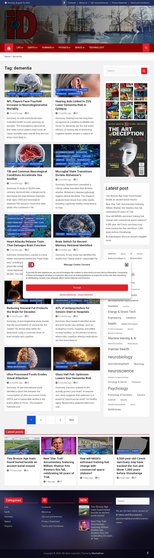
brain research (63, 156)
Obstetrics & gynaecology (118, 377)
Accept (77, 287)
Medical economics (115, 344)
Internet (130, 329)
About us (83, 3)
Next (71, 420)
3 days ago (124, 478)
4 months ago (16, 316)
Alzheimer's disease (65, 152)
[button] (126, 264)
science (112, 400)
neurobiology (83, 160)
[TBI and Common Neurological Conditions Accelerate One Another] (28, 155)
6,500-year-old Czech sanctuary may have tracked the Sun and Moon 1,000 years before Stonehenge (124, 228)
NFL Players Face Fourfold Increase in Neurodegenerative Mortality (27, 105)
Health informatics (129, 324)
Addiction (112, 254)
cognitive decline (15, 219)
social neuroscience (116, 404)
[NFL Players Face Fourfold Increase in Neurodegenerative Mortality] (28, 85)
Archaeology (13, 451)
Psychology (76, 300)
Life (19, 47)
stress (132, 405)
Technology (96, 47)
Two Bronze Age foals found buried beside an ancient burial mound (22, 462)
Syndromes (114, 409)
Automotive (136, 258)
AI (131, 254)
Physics (63, 47)
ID (28, 113)
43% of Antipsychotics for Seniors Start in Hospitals (72, 310)
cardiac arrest (30, 215)
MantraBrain (98, 553)
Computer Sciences (132, 289)
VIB (92, 164)
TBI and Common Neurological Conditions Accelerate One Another (27, 175)
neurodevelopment (118, 363)
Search (144, 71)
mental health (118, 349)
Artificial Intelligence (116, 258)
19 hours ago (15, 470)
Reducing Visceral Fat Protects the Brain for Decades (27, 310)
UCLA (86, 300)
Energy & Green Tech (122, 312)
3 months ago (64, 179)
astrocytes (81, 152)
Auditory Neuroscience (66, 90)
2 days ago (88, 478)
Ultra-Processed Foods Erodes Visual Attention (27, 376)
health (112, 323)
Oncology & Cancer (117, 382)
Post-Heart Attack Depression (21, 230)
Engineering (114, 317)
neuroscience (121, 370)
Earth (31, 47)
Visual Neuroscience (17, 367)
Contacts (72, 3)
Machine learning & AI (122, 338)
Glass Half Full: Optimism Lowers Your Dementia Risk (73, 376)
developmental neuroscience (123, 300)
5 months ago (64, 383)
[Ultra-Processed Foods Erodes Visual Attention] (28, 358)
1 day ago (50, 481)
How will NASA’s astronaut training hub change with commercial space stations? (94, 466)
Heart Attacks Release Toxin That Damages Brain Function (26, 243)
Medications (133, 344)
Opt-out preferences (68, 294)
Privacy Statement (85, 294)
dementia (76, 156)
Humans (47, 47)
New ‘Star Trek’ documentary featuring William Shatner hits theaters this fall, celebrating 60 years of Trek (125, 208)
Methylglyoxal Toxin (34, 223)
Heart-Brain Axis (15, 223)
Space (78, 47)
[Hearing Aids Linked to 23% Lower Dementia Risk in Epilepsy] (76, 85)
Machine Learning (115, 333)
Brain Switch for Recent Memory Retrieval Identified (73, 243)
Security (123, 400)
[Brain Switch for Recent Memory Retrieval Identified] (76, 226)
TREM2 (85, 164)
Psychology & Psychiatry (120, 395)
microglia (70, 160)
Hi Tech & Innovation (115, 329)
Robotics (141, 395)
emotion (126, 306)
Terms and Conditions (140, 3)
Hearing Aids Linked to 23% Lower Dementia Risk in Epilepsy (73, 105)
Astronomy (49, 451)
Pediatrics (136, 382)
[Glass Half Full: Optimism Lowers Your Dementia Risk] (76, 358)
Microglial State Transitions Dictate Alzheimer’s (73, 173)
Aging (123, 254)
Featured (12, 94)
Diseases (113, 306)
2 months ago (16, 113)
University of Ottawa (17, 234)
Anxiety (139, 254)
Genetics (60, 160)
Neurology (23, 94)
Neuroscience (36, 94)
